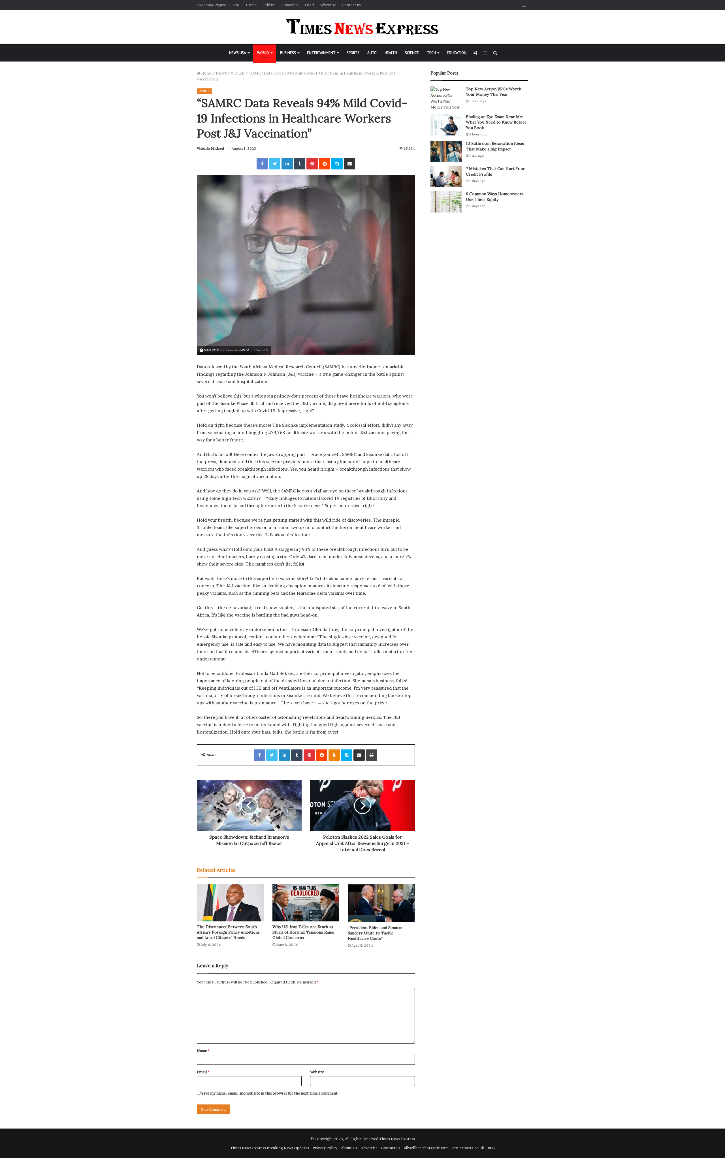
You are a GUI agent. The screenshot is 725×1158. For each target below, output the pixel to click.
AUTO (372, 52)
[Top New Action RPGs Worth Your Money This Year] (446, 98)
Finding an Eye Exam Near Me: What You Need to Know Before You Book (496, 122)
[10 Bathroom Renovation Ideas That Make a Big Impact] (446, 151)
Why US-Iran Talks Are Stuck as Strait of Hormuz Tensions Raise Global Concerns (303, 932)
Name (203, 1050)
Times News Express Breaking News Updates (269, 1148)
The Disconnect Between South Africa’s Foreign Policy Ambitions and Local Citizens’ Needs (228, 932)
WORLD (263, 52)
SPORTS (353, 52)
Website (317, 1072)
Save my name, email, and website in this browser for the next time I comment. (270, 1093)
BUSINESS (288, 52)
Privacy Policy (325, 1148)
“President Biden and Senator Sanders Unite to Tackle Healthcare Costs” (375, 933)
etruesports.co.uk (468, 1148)
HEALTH (391, 52)
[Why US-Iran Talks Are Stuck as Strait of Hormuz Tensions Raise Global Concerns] (306, 902)
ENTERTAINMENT (321, 52)
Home (251, 5)
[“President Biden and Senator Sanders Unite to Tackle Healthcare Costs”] (381, 903)
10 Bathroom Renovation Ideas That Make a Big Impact (495, 146)
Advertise (327, 5)
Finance (288, 5)
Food (309, 5)
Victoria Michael (210, 148)
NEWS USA (237, 52)
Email (203, 1072)
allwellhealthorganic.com (426, 1148)
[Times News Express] (362, 27)
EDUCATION (456, 52)
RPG (491, 1148)
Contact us (351, 5)
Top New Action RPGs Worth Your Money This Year (493, 91)
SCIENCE (412, 52)
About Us (349, 1148)
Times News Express (397, 1138)
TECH (431, 52)
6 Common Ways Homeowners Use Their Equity (495, 196)
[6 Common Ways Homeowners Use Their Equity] (446, 202)
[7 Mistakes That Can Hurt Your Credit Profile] (446, 176)
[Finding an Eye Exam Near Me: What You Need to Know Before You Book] (446, 124)
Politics (269, 5)
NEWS (221, 73)
